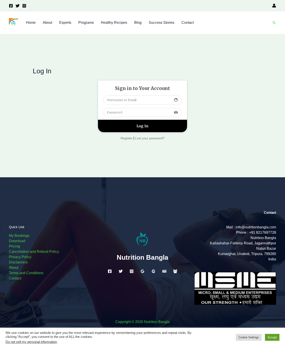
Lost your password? (150, 138)
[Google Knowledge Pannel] (153, 271)
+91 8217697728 (262, 232)
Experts (65, 22)
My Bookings (19, 235)
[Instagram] (24, 6)
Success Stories (161, 22)
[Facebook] (11, 6)
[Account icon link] (274, 6)
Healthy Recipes (114, 22)
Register (126, 138)
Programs (86, 22)
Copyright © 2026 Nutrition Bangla (142, 322)
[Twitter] (18, 6)
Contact (187, 22)
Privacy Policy (20, 257)
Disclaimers (18, 262)
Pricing (14, 246)
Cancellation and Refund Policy (34, 251)
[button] (274, 23)
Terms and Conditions (26, 273)
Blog (138, 22)
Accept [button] (272, 337)
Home (31, 22)
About (47, 22)
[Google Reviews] (142, 271)
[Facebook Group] (175, 271)
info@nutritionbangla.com (256, 227)
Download (17, 241)
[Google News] (164, 271)
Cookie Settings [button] (248, 337)
